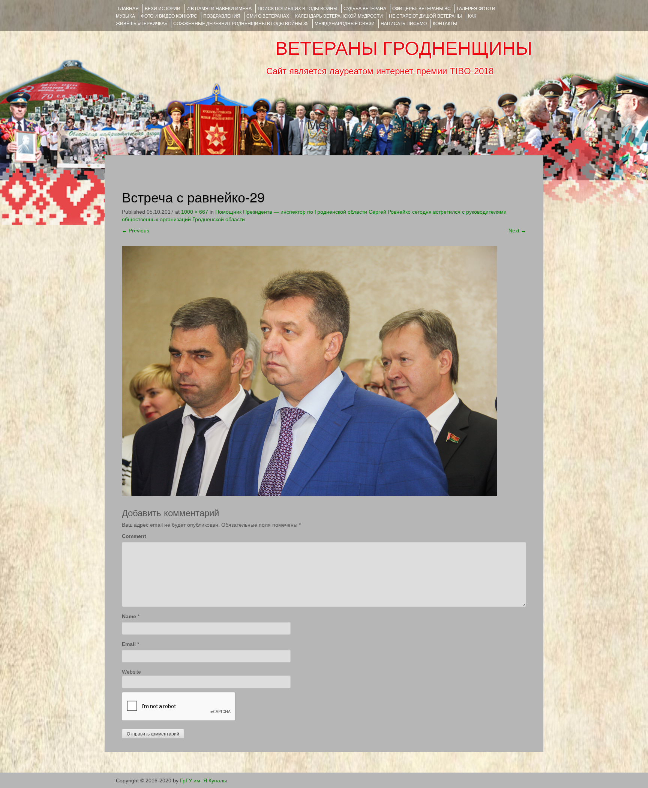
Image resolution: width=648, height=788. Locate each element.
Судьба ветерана (365, 8)
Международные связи (345, 23)
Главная (128, 8)
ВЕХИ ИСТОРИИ (162, 8)
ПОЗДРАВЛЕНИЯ (221, 16)
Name (129, 616)
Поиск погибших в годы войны (298, 8)
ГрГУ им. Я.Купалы (203, 781)
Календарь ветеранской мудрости (339, 16)
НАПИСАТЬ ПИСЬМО (404, 23)
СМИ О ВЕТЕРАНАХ (267, 16)
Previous (135, 231)
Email (129, 644)
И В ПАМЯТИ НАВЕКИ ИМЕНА (219, 8)
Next (517, 231)
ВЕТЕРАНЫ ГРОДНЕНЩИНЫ (403, 48)
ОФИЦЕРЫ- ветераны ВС (421, 8)
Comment (134, 536)
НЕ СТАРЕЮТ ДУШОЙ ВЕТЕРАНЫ (425, 16)
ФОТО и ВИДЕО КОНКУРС (169, 16)
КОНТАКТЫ (445, 23)
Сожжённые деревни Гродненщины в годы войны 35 (241, 23)
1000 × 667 (194, 212)
